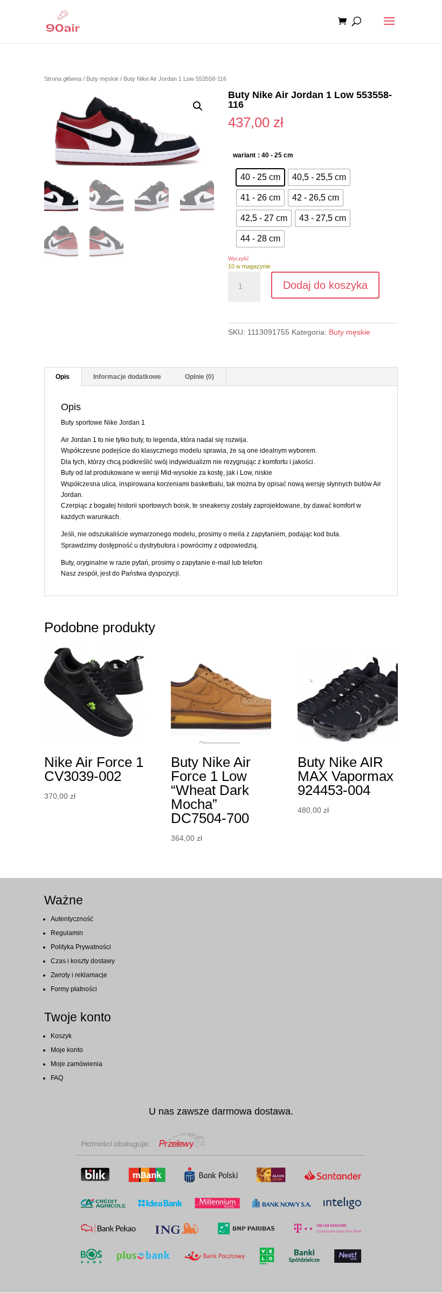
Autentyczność (72, 919)
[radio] (260, 177)
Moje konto (67, 1050)
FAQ (57, 1078)
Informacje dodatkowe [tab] (127, 377)
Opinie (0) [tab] (199, 377)
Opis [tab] (63, 377)
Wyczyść (238, 258)
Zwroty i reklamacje (79, 975)
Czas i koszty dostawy (83, 961)
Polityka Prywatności (81, 947)
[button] (198, 106)
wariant (244, 155)
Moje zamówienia (76, 1064)
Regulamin (67, 933)
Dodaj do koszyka (325, 285)
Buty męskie (102, 78)
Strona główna (62, 78)
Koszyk (61, 1036)
